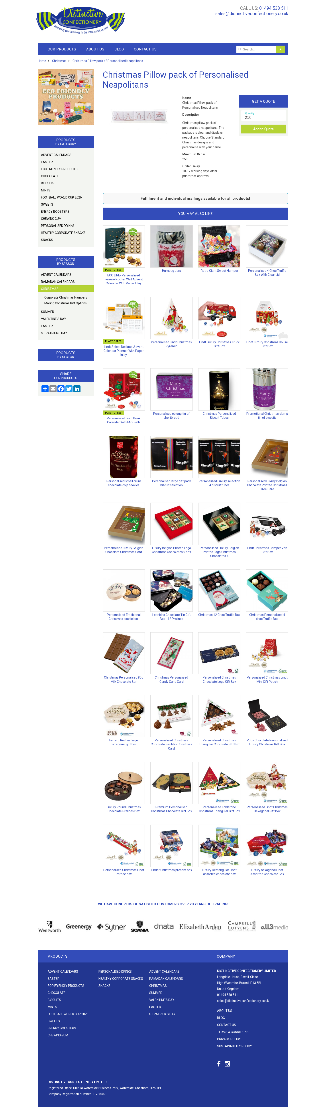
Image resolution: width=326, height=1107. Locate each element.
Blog (119, 49)
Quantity (250, 113)
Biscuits (47, 183)
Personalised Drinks (57, 226)
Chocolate (50, 176)
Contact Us (145, 49)
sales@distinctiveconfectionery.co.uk (251, 13)
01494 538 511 (273, 8)
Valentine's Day (53, 319)
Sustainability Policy (234, 1046)
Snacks (47, 240)
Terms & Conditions (233, 1032)
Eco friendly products (59, 169)
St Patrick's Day (54, 333)
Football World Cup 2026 (61, 197)
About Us (95, 49)
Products (58, 956)
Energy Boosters (55, 211)
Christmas (50, 289)
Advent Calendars (56, 155)
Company (226, 956)
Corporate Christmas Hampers (65, 297)
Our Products (62, 49)
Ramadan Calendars (58, 282)
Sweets (47, 204)
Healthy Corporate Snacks (63, 233)
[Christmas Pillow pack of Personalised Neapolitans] (140, 123)
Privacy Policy (229, 1039)
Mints (45, 190)
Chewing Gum (51, 218)
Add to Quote (263, 129)
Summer (47, 312)
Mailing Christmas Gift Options (65, 303)
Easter (47, 162)
